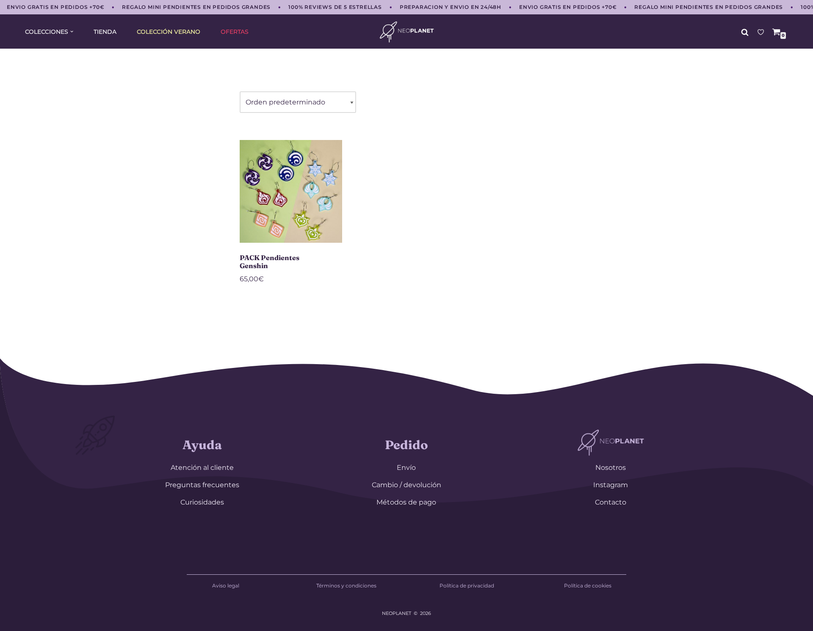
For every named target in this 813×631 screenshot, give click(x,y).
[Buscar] (745, 32)
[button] (71, 31)
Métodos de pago (406, 502)
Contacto (610, 502)
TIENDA (105, 32)
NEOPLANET (396, 613)
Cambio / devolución (406, 485)
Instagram (610, 485)
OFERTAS (235, 32)
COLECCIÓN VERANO (168, 32)
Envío (406, 468)
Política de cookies (587, 585)
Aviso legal (225, 585)
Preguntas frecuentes (202, 485)
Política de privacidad (467, 585)
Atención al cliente (202, 468)
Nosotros (610, 468)
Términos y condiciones (346, 585)
